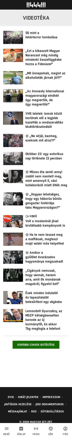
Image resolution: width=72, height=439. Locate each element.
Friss (36, 434)
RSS (34, 411)
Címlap (21, 434)
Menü (6, 434)
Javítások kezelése (18, 404)
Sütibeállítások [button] (52, 411)
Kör (50, 434)
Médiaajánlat (17, 411)
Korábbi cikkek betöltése (36, 344)
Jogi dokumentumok (50, 404)
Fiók (65, 434)
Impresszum (51, 397)
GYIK (11, 397)
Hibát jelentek (28, 397)
